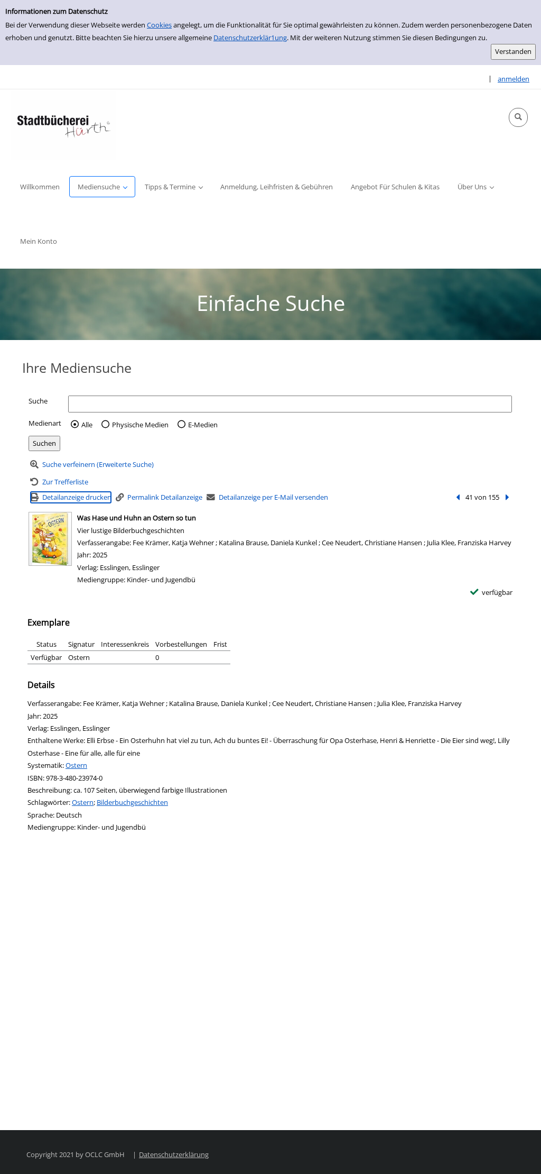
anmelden (513, 79)
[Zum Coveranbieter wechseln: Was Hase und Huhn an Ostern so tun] (50, 539)
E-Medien (203, 424)
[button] (518, 117)
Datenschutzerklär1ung (250, 37)
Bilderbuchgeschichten (132, 802)
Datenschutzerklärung (174, 1154)
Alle (86, 424)
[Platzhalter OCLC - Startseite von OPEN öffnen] (63, 124)
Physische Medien (140, 424)
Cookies (159, 25)
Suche (38, 401)
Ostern (76, 765)
